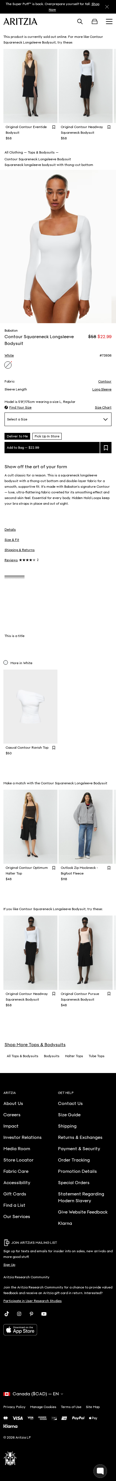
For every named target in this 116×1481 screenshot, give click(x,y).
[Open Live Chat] (100, 1471)
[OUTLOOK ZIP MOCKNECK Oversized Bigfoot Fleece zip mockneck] (86, 827)
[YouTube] (44, 1314)
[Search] (80, 21)
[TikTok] (6, 1314)
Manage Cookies (43, 1407)
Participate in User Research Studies (32, 1301)
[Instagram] (19, 1314)
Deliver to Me (17, 436)
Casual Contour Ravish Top (27, 747)
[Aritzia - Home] (20, 21)
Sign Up (9, 1264)
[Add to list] (105, 447)
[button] (18, 407)
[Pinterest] (31, 1314)
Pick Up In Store (47, 436)
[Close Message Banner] (107, 7)
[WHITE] (7, 365)
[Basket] (95, 21)
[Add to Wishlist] (53, 126)
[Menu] (109, 21)
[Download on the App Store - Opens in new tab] (58, 1329)
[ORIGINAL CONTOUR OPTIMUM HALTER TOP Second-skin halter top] (30, 827)
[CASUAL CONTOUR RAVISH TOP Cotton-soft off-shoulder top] (30, 707)
